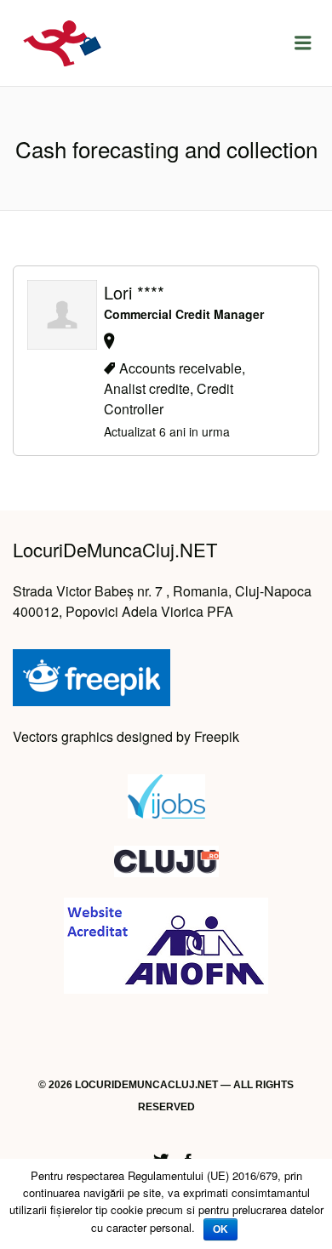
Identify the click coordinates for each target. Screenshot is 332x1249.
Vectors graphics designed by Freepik (126, 736)
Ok (220, 1229)
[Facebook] (188, 1157)
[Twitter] (161, 1157)
